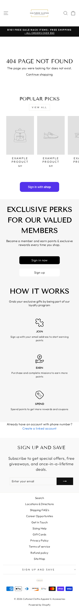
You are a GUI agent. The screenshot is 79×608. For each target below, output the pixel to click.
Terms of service (39, 546)
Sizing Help (40, 528)
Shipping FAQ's (39, 510)
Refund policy (39, 552)
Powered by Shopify (39, 604)
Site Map (39, 559)
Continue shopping (39, 74)
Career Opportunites (39, 516)
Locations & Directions (39, 504)
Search (39, 498)
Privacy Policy (39, 540)
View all (39, 107)
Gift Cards (39, 534)
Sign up (39, 272)
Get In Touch (39, 522)
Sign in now (39, 260)
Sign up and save (38, 569)
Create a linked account (39, 428)
